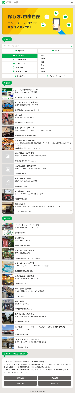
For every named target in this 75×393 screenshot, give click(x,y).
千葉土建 (20, 383)
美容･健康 (21, 67)
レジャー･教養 (21, 59)
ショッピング (21, 63)
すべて (43, 55)
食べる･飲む (21, 55)
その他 (43, 71)
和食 (42, 62)
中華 (42, 68)
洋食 (42, 65)
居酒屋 (43, 58)
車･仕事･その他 (21, 71)
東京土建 (20, 378)
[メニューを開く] (72, 2)
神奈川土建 (54, 383)
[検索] (70, 46)
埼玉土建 (54, 378)
